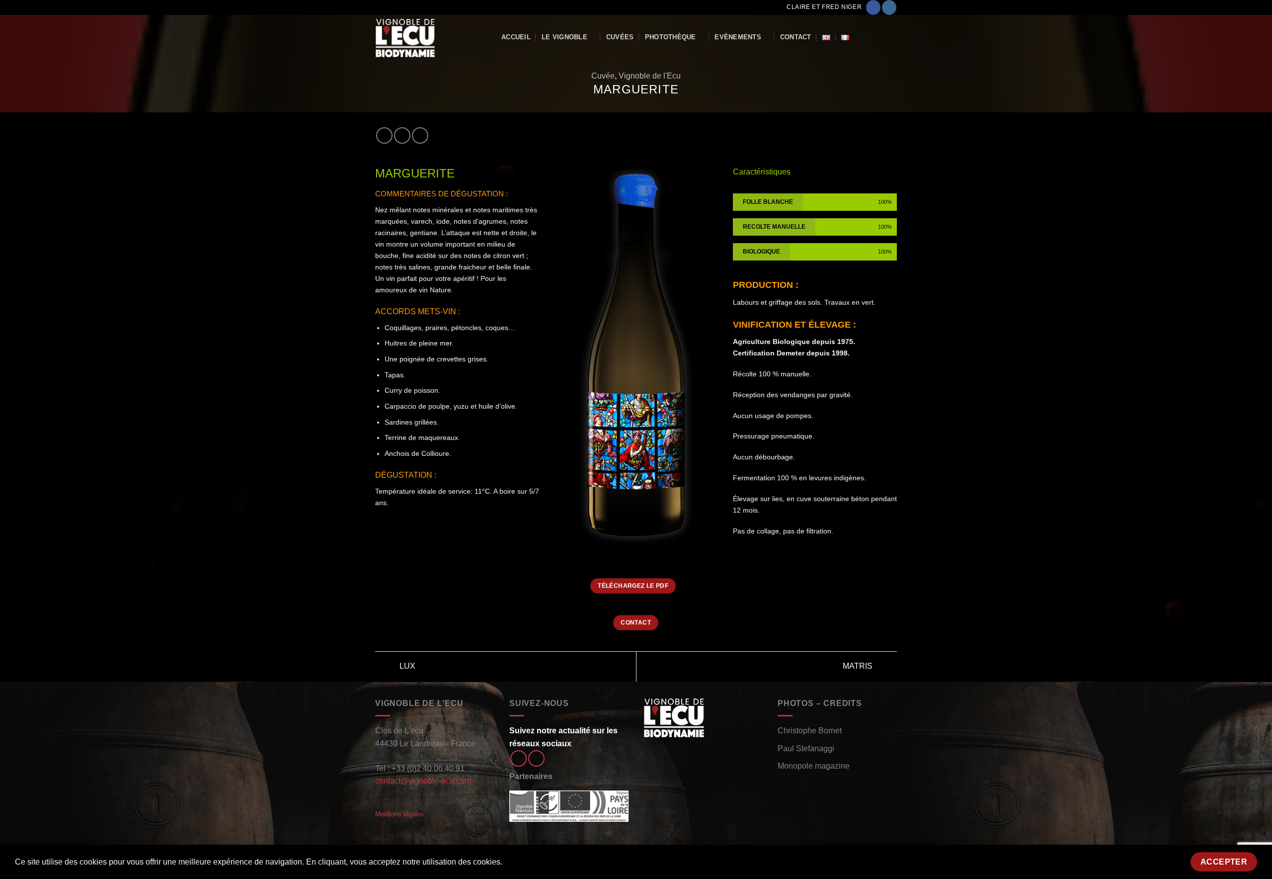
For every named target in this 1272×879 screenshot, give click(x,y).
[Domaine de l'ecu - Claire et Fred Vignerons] (430, 37)
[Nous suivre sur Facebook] (873, 7)
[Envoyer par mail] (420, 135)
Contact (795, 37)
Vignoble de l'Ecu (650, 76)
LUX (406, 666)
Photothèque (670, 37)
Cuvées (620, 37)
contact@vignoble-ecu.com (423, 781)
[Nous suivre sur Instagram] (889, 7)
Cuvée (603, 76)
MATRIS (858, 666)
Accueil (516, 37)
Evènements (738, 37)
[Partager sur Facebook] (384, 135)
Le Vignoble (564, 37)
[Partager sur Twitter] (402, 135)
